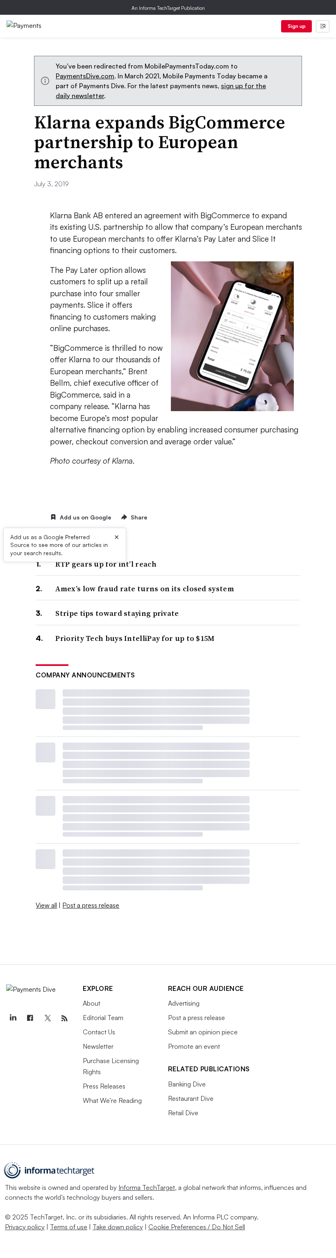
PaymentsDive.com (85, 76)
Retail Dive (183, 1113)
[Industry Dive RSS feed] (64, 1018)
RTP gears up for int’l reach (105, 564)
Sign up (297, 26)
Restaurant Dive (190, 1098)
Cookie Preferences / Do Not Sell (196, 1227)
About (91, 1003)
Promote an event (194, 1046)
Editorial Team (103, 1017)
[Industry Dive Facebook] (30, 1018)
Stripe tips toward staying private (117, 613)
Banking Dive (187, 1084)
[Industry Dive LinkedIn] (12, 1018)
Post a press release (90, 905)
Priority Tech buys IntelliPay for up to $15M (134, 638)
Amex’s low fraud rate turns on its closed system (144, 588)
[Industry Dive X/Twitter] (47, 1018)
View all (46, 905)
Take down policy (118, 1227)
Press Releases (104, 1086)
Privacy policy (25, 1227)
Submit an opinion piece (203, 1032)
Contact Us (99, 1032)
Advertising (184, 1003)
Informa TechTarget (146, 1187)
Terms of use (68, 1227)
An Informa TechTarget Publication (168, 8)
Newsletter (98, 1046)
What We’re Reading (112, 1100)
